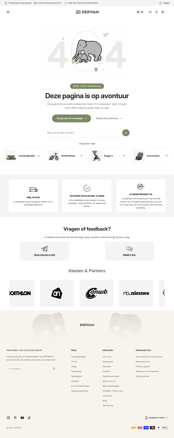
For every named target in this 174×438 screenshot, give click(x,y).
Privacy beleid (143, 366)
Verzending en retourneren (149, 356)
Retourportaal (142, 376)
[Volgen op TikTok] (29, 418)
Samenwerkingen (111, 376)
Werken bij (108, 405)
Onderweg (76, 371)
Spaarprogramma (79, 391)
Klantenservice (143, 361)
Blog (105, 400)
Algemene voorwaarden (147, 371)
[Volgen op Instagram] (8, 418)
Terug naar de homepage (69, 118)
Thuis (74, 361)
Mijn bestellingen (111, 386)
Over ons (107, 356)
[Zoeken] (126, 132)
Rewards (107, 366)
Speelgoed (76, 376)
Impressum (108, 361)
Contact (106, 371)
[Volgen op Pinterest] (15, 418)
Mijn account (109, 381)
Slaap (74, 366)
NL (142, 12)
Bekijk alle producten (107, 118)
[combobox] (140, 12)
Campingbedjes (78, 356)
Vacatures (107, 395)
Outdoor (75, 381)
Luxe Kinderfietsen (80, 386)
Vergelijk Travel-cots (113, 391)
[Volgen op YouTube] (22, 418)
